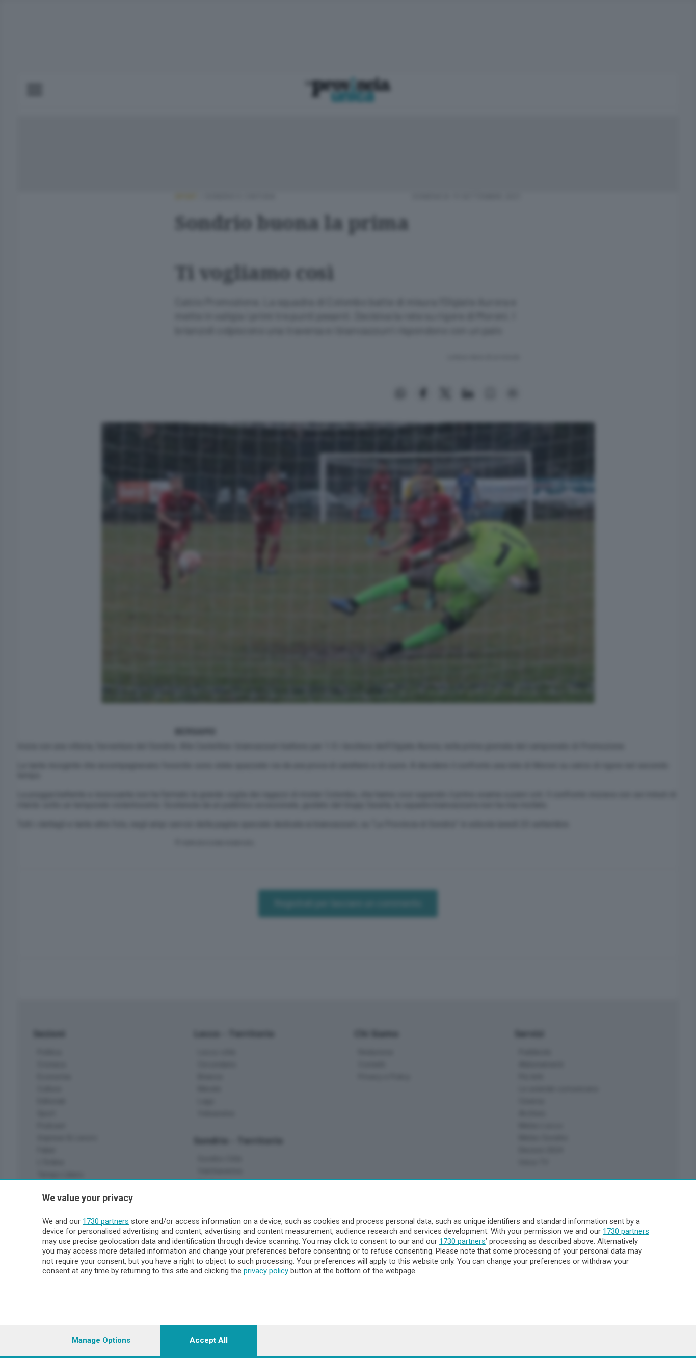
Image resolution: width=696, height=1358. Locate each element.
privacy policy (266, 1270)
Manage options (101, 1340)
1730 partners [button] (106, 1221)
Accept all (209, 1340)
